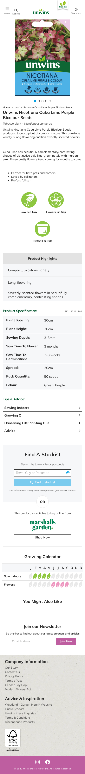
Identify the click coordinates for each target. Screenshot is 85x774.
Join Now (66, 641)
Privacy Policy (14, 676)
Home (6, 107)
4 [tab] (46, 101)
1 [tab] (35, 101)
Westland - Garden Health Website (28, 704)
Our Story (11, 667)
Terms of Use (13, 680)
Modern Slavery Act (18, 689)
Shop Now (42, 537)
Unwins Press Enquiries (20, 713)
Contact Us (12, 672)
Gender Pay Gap (16, 685)
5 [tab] (50, 101)
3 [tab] (42, 101)
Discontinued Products (20, 722)
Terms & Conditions (18, 717)
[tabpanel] (42, 58)
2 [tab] (39, 101)
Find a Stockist (14, 709)
